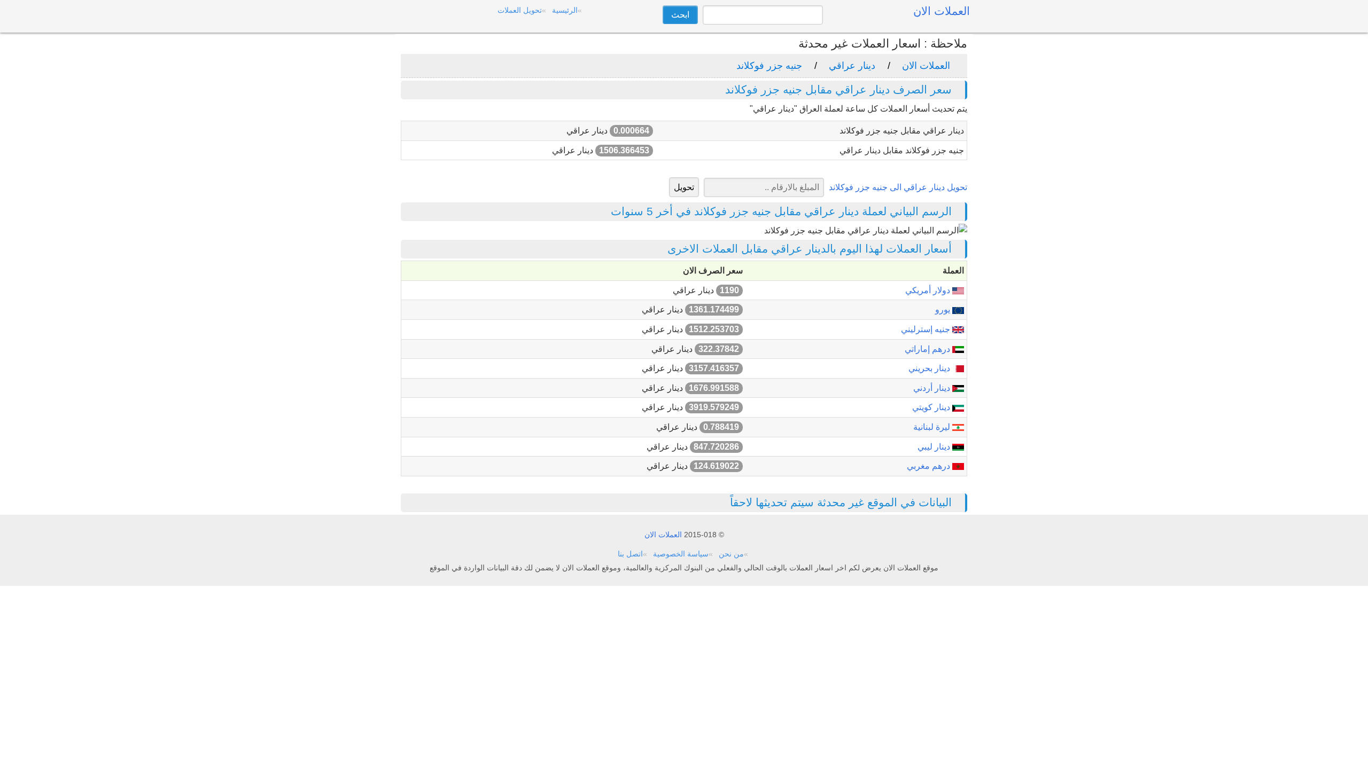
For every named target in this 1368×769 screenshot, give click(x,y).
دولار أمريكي (928, 290)
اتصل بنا (630, 554)
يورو (943, 309)
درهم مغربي (929, 465)
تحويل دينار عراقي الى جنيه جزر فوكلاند (898, 187)
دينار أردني (932, 388)
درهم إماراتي (928, 349)
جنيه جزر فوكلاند (769, 65)
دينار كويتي (932, 407)
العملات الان (926, 65)
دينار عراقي (852, 65)
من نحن (731, 554)
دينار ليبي (935, 446)
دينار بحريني (930, 368)
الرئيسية (565, 10)
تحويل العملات (520, 10)
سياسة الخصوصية (681, 554)
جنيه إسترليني (926, 329)
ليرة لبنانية (932, 426)
